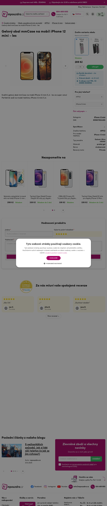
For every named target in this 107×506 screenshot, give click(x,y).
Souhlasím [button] (53, 258)
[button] (53, 263)
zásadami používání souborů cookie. (56, 253)
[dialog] (53, 253)
